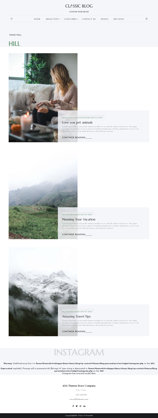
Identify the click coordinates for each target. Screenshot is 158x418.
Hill (71, 118)
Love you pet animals (77, 122)
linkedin (85, 406)
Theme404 (89, 415)
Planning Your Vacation (78, 219)
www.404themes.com (79, 399)
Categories (70, 19)
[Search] (147, 19)
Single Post (52, 19)
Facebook (73, 406)
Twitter (77, 406)
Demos (104, 19)
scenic (77, 215)
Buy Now (119, 19)
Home (37, 19)
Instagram (81, 406)
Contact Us (89, 19)
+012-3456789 (81, 395)
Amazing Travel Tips (76, 316)
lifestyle (78, 118)
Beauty (65, 118)
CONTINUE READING (73, 138)
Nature (86, 118)
